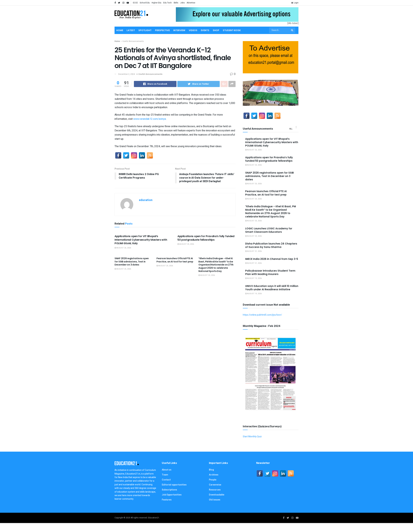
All (290, 128)
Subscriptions (169, 489)
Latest (131, 30)
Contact (166, 479)
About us (166, 469)
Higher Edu (156, 2)
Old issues (214, 499)
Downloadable (216, 494)
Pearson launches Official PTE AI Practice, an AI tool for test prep (174, 260)
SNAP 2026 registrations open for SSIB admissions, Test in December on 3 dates (132, 261)
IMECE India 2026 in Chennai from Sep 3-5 (271, 259)
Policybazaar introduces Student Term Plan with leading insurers (270, 272)
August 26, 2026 (123, 247)
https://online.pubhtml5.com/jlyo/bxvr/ (262, 315)
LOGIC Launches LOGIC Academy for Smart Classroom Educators (268, 230)
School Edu (145, 2)
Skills (176, 2)
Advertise (191, 2)
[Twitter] (126, 155)
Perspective (162, 30)
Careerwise (215, 484)
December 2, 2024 (126, 74)
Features (166, 499)
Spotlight (144, 30)
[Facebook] (118, 155)
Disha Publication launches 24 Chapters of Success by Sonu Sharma (271, 245)
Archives (213, 474)
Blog (211, 469)
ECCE (135, 2)
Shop (216, 30)
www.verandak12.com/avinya (149, 119)
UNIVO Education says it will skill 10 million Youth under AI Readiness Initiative (271, 287)
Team (165, 474)
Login (295, 2)
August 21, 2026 (254, 251)
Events (205, 30)
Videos (193, 30)
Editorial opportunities (174, 484)
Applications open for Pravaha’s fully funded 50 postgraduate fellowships (205, 238)
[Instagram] (134, 155)
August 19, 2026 (254, 278)
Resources (215, 489)
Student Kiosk (232, 30)
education (145, 200)
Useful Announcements (133, 41)
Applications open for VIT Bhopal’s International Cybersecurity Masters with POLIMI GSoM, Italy (141, 239)
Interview (179, 30)
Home (119, 30)
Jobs (182, 2)
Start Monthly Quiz (252, 436)
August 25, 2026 (186, 244)
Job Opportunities (171, 494)
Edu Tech (167, 2)
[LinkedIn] (142, 155)
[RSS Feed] (150, 155)
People (212, 479)
